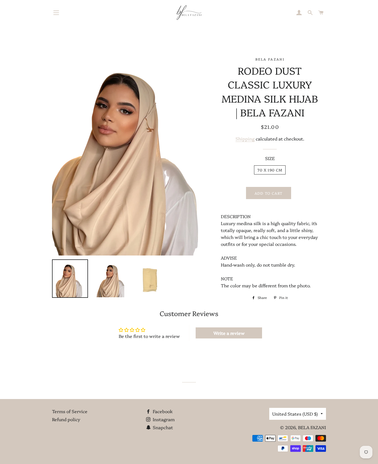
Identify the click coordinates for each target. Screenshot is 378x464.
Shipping (245, 138)
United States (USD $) (295, 414)
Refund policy (66, 419)
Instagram (163, 419)
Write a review (229, 333)
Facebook (162, 411)
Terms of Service (69, 411)
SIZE (270, 158)
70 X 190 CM (269, 169)
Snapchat (162, 427)
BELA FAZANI (312, 427)
